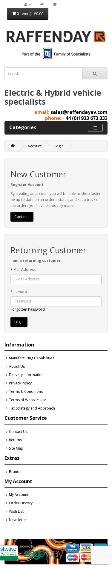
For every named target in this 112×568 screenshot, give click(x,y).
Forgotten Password (27, 309)
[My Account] (27, 4)
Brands (15, 471)
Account (35, 146)
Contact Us (18, 431)
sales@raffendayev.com (79, 112)
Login (59, 146)
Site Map (16, 448)
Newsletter (18, 519)
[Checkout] (42, 4)
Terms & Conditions (26, 391)
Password (18, 291)
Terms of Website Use (27, 399)
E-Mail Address (23, 269)
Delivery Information (26, 374)
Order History (21, 503)
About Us (17, 366)
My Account (18, 494)
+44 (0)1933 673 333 (85, 118)
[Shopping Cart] (54, 4)
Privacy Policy (20, 383)
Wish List (16, 511)
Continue (22, 216)
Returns (15, 439)
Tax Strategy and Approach (32, 408)
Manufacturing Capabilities (31, 358)
